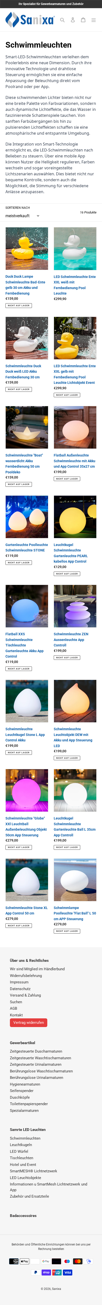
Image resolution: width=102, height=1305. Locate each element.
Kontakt (16, 1015)
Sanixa (56, 1289)
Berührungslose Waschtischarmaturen (41, 1071)
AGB (13, 1008)
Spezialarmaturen (24, 1110)
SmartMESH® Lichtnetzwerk (33, 1171)
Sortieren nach (17, 208)
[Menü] (93, 19)
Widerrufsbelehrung (26, 975)
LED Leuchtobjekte (25, 1178)
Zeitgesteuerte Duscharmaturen (36, 1051)
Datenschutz (20, 989)
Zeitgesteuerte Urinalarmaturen (35, 1064)
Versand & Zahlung (25, 995)
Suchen (16, 1002)
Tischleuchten (21, 1158)
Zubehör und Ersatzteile (29, 1196)
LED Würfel (19, 1151)
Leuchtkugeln (21, 1145)
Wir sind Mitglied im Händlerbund (37, 969)
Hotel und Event (23, 1164)
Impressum (19, 982)
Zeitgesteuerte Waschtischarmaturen (40, 1058)
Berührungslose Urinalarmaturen (36, 1077)
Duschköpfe (20, 1097)
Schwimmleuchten (25, 1138)
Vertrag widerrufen (28, 1022)
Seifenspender (21, 1091)
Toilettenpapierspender (29, 1104)
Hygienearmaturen (25, 1084)
